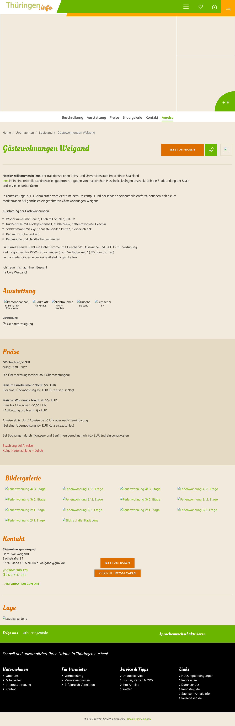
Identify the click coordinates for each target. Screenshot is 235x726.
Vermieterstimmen (76, 680)
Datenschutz (189, 684)
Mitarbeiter (12, 680)
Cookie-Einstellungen (139, 718)
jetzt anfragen (182, 149)
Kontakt (10, 689)
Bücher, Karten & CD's (137, 680)
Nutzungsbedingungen (196, 675)
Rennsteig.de (190, 689)
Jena (5, 181)
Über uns (11, 675)
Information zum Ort (22, 584)
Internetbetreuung (17, 684)
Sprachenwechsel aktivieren (182, 634)
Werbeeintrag (73, 675)
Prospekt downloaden (117, 573)
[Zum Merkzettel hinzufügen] (226, 150)
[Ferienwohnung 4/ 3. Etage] (88, 56)
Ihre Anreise (130, 684)
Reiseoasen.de (191, 698)
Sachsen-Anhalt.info (195, 693)
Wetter (127, 689)
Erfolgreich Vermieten (79, 684)
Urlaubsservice (132, 675)
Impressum (188, 680)
